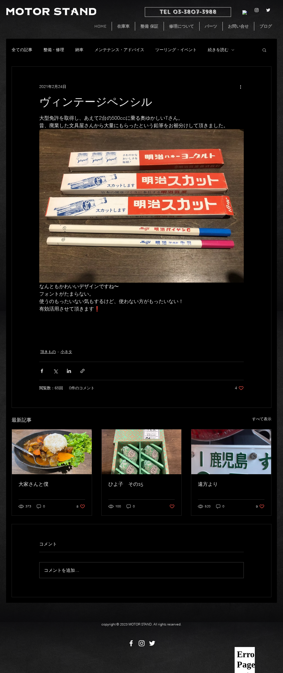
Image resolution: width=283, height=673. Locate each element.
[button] (264, 50)
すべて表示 (261, 418)
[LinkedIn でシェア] (69, 371)
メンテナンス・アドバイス (119, 49)
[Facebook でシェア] (41, 371)
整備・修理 (53, 49)
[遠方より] (231, 451)
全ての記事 (22, 49)
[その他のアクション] (240, 86)
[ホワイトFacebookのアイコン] (131, 643)
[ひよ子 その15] (142, 451)
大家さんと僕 (33, 484)
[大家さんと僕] (52, 451)
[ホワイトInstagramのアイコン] (256, 10)
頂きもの (48, 351)
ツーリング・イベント (176, 49)
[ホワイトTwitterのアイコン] (268, 10)
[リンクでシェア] (82, 371)
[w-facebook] (245, 12)
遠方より (208, 484)
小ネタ (66, 351)
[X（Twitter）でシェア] (55, 371)
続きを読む (218, 49)
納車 (79, 49)
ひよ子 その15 (125, 484)
